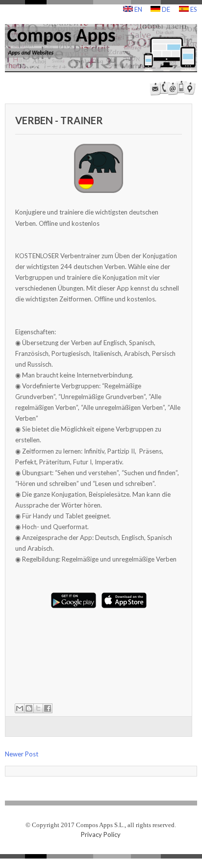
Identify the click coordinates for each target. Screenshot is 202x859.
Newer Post (21, 754)
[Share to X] (38, 708)
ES (193, 9)
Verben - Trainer (59, 120)
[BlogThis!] (29, 708)
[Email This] (20, 708)
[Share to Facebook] (47, 708)
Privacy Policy (101, 834)
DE (165, 9)
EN (137, 9)
